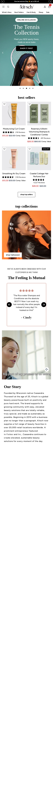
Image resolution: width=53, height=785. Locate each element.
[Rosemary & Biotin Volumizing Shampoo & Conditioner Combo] (39, 113)
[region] (26, 1)
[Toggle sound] (47, 369)
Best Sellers (19, 12)
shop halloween (13, 255)
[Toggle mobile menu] (3, 6)
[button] (4, 104)
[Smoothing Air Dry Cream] (14, 158)
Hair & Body (31, 12)
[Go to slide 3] (26, 88)
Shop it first (26, 48)
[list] (26, 50)
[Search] (8, 6)
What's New (6, 12)
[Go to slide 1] (20, 88)
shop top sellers (26, 194)
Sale (47, 12)
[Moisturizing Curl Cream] (14, 113)
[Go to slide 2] (23, 88)
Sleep (41, 12)
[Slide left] (2, 52)
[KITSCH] (26, 6)
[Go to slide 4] (29, 88)
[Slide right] (50, 52)
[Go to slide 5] (32, 88)
